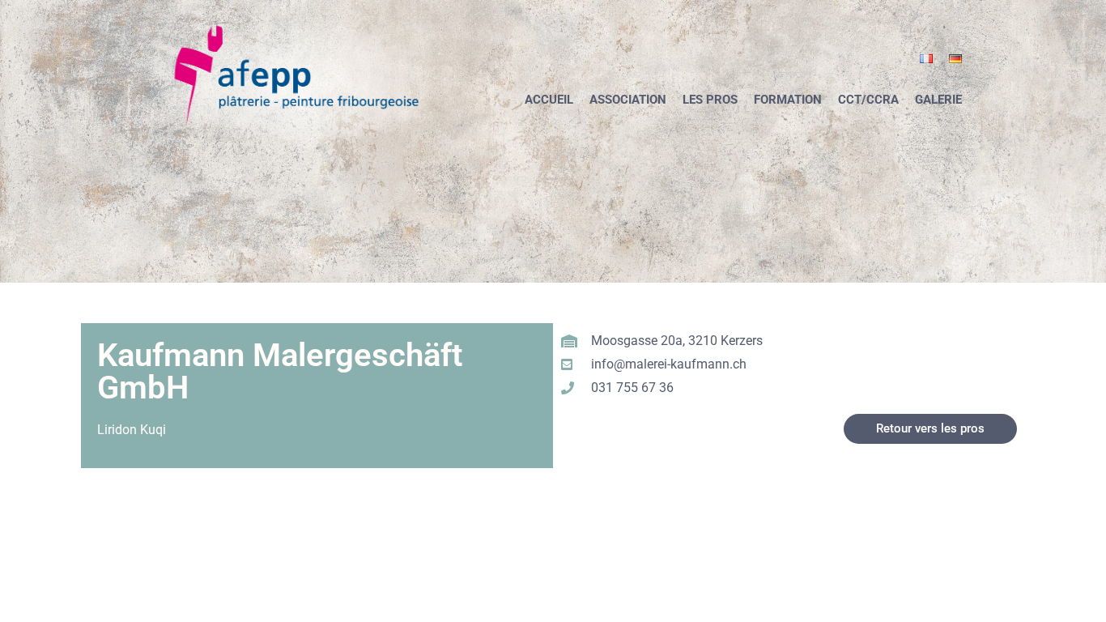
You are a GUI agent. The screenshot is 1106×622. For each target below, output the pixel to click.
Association (627, 99)
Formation (788, 99)
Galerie (938, 99)
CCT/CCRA (868, 99)
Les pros (710, 99)
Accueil (549, 99)
